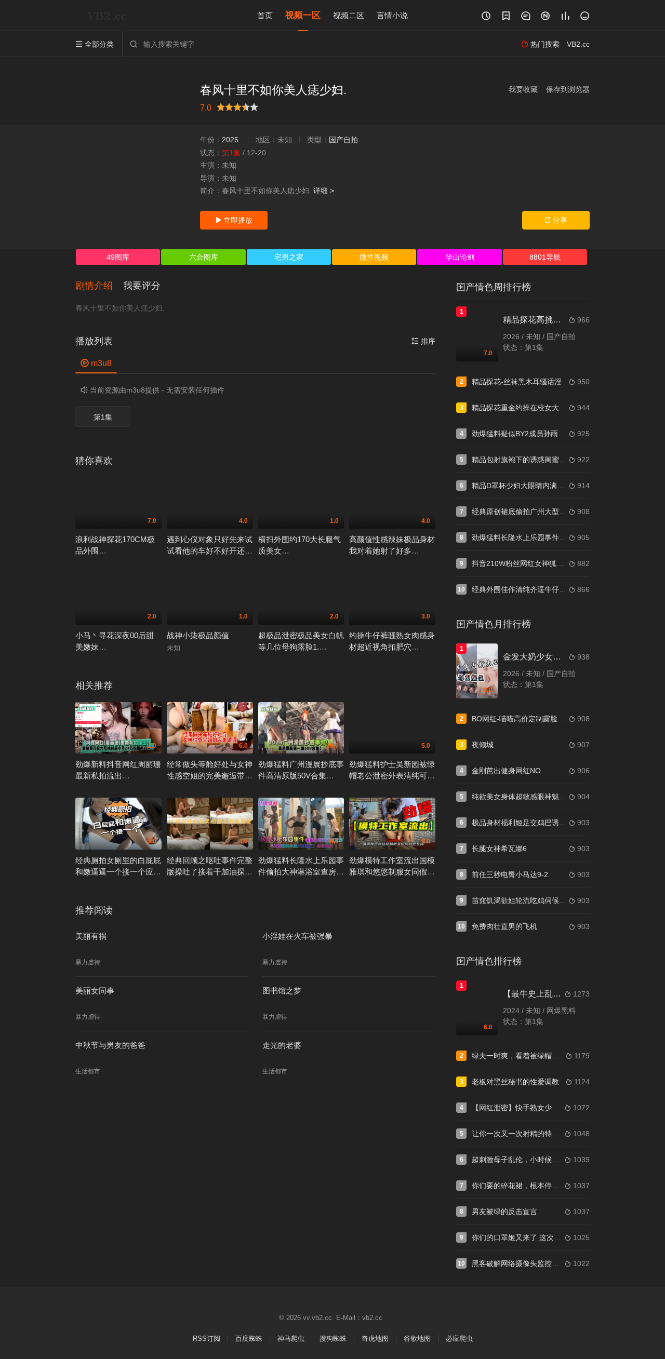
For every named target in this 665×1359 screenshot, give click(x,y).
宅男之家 (288, 257)
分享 (555, 220)
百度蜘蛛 (248, 1338)
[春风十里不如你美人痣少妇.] (132, 155)
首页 (265, 15)
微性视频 (374, 257)
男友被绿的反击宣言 (504, 1211)
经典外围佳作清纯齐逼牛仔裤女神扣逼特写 (541, 589)
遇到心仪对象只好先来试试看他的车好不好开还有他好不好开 (209, 551)
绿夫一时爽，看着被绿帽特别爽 (523, 1056)
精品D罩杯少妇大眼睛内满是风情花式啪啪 (540, 485)
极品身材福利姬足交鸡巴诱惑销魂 (526, 822)
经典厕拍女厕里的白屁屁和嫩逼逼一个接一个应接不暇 (118, 871)
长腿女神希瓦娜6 (499, 848)
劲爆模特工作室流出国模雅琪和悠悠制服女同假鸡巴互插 (392, 871)
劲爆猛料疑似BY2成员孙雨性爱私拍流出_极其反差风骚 (560, 433)
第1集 (103, 417)
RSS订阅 (206, 1338)
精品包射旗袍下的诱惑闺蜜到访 (523, 459)
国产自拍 (343, 140)
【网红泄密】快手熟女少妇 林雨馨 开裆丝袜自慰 (550, 1108)
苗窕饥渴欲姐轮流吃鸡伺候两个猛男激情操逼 (544, 900)
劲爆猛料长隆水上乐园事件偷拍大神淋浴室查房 (548, 537)
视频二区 (348, 15)
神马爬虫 (290, 1338)
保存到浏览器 (568, 89)
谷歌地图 (417, 1338)
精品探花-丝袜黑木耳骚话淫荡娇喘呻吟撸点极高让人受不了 (567, 382)
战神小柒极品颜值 (198, 635)
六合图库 (203, 257)
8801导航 (545, 257)
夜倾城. (484, 745)
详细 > (323, 190)
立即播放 (233, 220)
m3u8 (96, 363)
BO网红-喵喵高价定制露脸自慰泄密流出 (536, 719)
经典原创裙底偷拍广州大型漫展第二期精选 (541, 511)
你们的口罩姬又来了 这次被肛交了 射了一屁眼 (546, 1237)
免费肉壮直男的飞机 (504, 926)
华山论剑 (459, 257)
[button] (99, 286)
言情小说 (392, 15)
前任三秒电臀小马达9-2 (510, 874)
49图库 (118, 257)
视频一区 (303, 15)
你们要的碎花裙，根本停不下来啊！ (530, 1185)
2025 (230, 140)
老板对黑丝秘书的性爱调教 (515, 1082)
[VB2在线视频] (109, 15)
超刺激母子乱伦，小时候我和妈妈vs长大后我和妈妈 (555, 1159)
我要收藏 (523, 89)
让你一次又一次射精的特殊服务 (523, 1133)
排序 (423, 341)
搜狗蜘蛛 (333, 1338)
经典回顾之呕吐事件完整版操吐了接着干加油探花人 (209, 871)
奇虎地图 (375, 1338)
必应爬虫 (459, 1338)
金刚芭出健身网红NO (506, 770)
